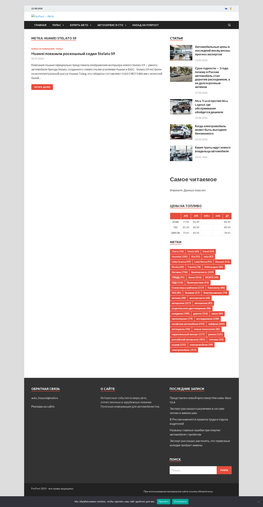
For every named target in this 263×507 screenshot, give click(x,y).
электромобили (201, 344)
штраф (179, 344)
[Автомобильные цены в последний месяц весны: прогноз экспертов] (181, 47)
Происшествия (198, 282)
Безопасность (202, 272)
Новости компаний (42, 49)
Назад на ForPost (145, 25)
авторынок (181, 303)
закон (217, 313)
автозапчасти (199, 297)
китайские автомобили (188, 323)
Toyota (194, 267)
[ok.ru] (231, 8)
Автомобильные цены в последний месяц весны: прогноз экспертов (213, 50)
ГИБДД (178, 277)
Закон (194, 277)
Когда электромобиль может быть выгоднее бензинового (211, 129)
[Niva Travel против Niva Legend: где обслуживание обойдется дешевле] (181, 101)
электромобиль (184, 349)
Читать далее (42, 87)
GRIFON (175, 232)
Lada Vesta (203, 261)
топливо (216, 339)
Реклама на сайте (43, 406)
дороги (200, 313)
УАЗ (176, 292)
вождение (180, 313)
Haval (208, 251)
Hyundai (179, 256)
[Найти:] (201, 470)
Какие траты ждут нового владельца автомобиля (213, 149)
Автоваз (179, 272)
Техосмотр (216, 287)
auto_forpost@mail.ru (44, 398)
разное (215, 334)
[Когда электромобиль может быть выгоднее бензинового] (181, 126)
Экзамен (192, 292)
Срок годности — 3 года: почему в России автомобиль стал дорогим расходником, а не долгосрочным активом (212, 77)
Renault (222, 261)
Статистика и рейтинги (188, 287)
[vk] (226, 8)
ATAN (175, 222)
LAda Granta (181, 261)
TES (175, 227)
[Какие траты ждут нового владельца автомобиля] (181, 147)
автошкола (203, 303)
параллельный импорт (188, 334)
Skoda (178, 267)
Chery (178, 251)
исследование (207, 318)
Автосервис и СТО (110, 25)
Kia (195, 256)
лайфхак (216, 323)
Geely (193, 251)
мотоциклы (181, 329)
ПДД (177, 282)
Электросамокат (215, 292)
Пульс (56, 25)
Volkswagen (213, 267)
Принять (164, 501)
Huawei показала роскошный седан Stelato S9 (73, 53)
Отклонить (180, 501)
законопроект (182, 318)
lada (208, 256)
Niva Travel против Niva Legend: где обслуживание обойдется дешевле (211, 106)
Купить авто (79, 25)
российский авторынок (188, 339)
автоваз (179, 297)
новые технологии (207, 329)
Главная (40, 25)
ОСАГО (211, 277)
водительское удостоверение (191, 308)
